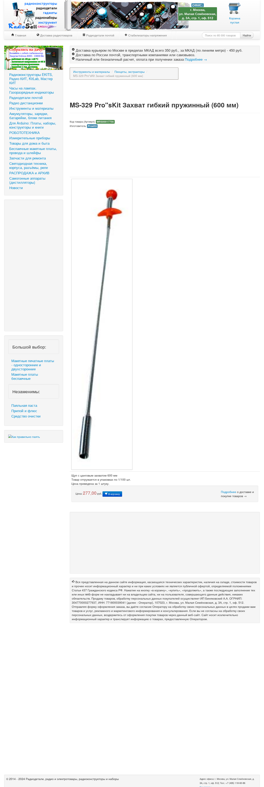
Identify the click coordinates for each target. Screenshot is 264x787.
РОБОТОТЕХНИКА (24, 132)
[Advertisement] (33, 265)
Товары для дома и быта (29, 143)
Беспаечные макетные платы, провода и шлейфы (33, 150)
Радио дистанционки (26, 102)
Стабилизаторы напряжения (147, 35)
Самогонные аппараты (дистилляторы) (27, 180)
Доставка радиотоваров (55, 35)
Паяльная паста (24, 405)
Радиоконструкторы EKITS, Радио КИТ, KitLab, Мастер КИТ (31, 78)
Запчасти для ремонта (27, 158)
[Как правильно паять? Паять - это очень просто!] (24, 436)
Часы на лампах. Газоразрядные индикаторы (31, 90)
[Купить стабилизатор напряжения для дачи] (33, 57)
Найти (247, 35)
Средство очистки (26, 416)
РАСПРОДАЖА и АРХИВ (29, 172)
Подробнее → (196, 59)
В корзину (114, 494)
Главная (20, 35)
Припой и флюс (24, 410)
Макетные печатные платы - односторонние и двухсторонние (32, 364)
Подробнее (228, 492)
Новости (16, 187)
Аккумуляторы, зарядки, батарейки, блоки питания (30, 115)
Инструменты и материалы (31, 108)
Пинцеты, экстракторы (129, 72)
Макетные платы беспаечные (24, 376)
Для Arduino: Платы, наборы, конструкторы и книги (32, 125)
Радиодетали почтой (99, 35)
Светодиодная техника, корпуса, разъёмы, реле (28, 165)
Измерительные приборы (29, 137)
